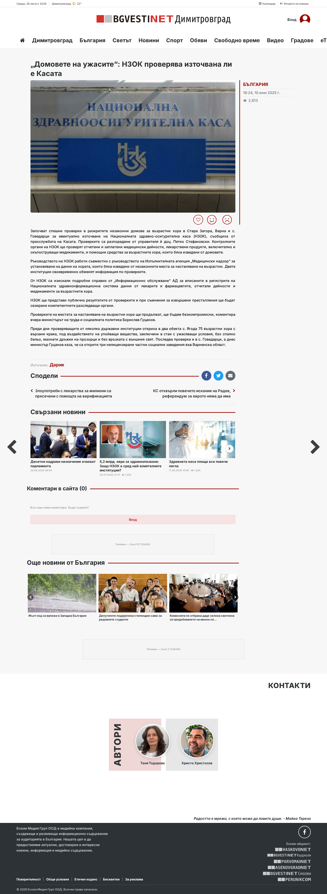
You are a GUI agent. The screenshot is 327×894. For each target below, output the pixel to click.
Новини (149, 40)
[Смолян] (287, 873)
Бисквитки (111, 879)
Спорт (174, 40)
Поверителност (28, 879)
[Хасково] (293, 849)
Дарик (57, 364)
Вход (292, 19)
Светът (122, 40)
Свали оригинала (46, 85)
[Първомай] (292, 861)
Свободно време (237, 40)
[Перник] (294, 879)
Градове (302, 40)
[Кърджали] (289, 855)
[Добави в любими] (198, 220)
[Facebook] (304, 832)
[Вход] (305, 19)
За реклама (134, 879)
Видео (275, 40)
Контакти (289, 685)
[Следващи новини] (230, 449)
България (92, 40)
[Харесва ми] (213, 220)
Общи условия (57, 879)
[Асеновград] (289, 867)
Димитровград (52, 40)
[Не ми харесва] (228, 220)
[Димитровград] (163, 19)
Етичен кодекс (86, 879)
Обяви (198, 40)
